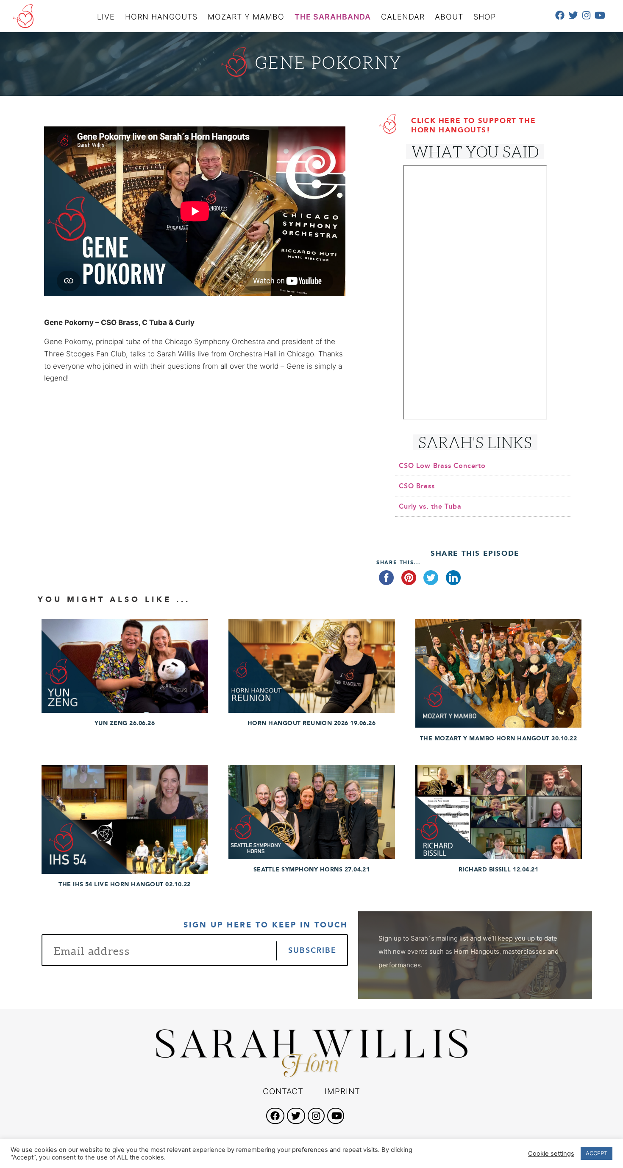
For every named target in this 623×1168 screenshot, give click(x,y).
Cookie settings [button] (551, 1153)
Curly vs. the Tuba (430, 506)
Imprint (342, 1091)
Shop (484, 16)
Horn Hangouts (161, 16)
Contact (283, 1091)
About (449, 16)
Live (106, 16)
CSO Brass (416, 486)
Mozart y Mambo (246, 16)
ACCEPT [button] (596, 1153)
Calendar (403, 16)
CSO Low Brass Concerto (442, 466)
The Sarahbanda (333, 16)
